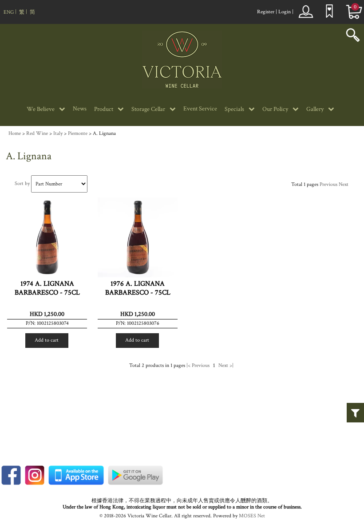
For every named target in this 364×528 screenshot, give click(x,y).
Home (14, 133)
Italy (58, 133)
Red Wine (37, 133)
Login (284, 11)
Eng (9, 12)
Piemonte (77, 133)
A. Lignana (104, 133)
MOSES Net (252, 515)
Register (265, 11)
